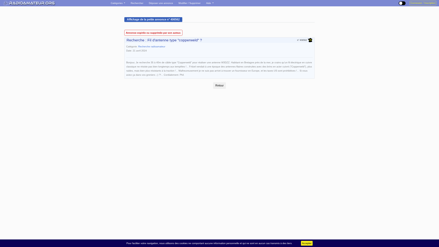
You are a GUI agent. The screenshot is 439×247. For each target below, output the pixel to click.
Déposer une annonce (161, 3)
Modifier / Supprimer (190, 3)
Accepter (307, 243)
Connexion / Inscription (423, 3)
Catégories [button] (117, 3)
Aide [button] (209, 3)
